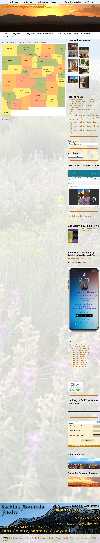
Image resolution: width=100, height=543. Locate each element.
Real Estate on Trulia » (78, 360)
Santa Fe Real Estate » (78, 367)
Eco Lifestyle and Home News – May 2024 (84, 116)
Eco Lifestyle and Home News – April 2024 (85, 118)
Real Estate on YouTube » (79, 363)
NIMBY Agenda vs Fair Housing (81, 114)
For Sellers (13, 2)
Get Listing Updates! (72, 2)
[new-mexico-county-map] (34, 79)
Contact (15, 37)
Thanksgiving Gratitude (78, 103)
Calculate (88, 440)
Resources (55, 2)
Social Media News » (79, 216)
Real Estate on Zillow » (78, 365)
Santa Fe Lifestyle (64, 33)
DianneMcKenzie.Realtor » (79, 346)
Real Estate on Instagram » (79, 354)
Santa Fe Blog (86, 33)
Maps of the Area (40, 42)
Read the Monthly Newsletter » (88, 230)
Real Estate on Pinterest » (79, 356)
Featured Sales (29, 33)
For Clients (88, 2)
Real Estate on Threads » (79, 358)
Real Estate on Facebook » (79, 352)
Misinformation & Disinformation (81, 120)
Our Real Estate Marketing (46, 33)
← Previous (6, 119)
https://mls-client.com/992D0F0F (79, 259)
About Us (6, 37)
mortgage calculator (82, 445)
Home (5, 33)
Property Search (15, 33)
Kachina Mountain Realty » (79, 348)
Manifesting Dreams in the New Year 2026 (84, 99)
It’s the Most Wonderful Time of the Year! (84, 102)
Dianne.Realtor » (76, 344)
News (76, 33)
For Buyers (27, 2)
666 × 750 (28, 42)
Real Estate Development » (79, 350)
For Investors (42, 2)
